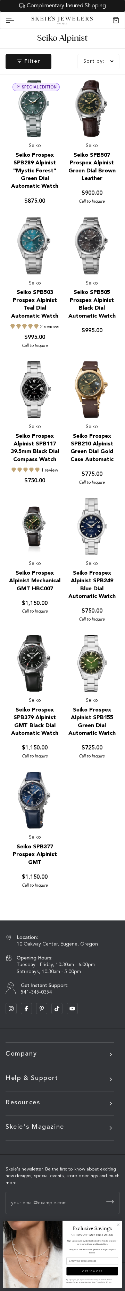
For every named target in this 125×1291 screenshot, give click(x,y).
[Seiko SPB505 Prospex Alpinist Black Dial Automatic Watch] (91, 245)
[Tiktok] (56, 1008)
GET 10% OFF (92, 1271)
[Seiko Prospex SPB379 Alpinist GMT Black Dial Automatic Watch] (34, 663)
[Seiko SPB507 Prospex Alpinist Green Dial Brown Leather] (91, 108)
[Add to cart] (107, 124)
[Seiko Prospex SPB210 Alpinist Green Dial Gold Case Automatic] (91, 389)
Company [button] (21, 1054)
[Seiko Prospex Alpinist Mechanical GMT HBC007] (34, 526)
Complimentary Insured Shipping (66, 6)
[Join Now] (110, 1201)
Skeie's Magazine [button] (35, 1127)
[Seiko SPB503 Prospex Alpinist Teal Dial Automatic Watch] (34, 245)
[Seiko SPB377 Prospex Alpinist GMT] (34, 800)
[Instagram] (11, 1008)
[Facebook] (26, 1008)
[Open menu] (16, 20)
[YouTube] (72, 1008)
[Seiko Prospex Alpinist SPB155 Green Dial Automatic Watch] (91, 663)
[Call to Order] (50, 124)
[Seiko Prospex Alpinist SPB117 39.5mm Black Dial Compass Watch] (34, 389)
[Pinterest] (41, 1008)
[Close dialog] (117, 1224)
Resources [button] (23, 1102)
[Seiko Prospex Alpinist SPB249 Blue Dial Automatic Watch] (91, 526)
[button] (25, 327)
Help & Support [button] (32, 1078)
